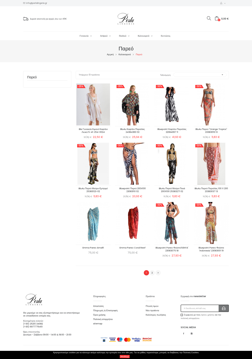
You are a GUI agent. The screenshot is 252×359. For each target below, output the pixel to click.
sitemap (97, 323)
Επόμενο (158, 272)
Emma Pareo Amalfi (93, 247)
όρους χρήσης (207, 314)
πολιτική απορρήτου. (190, 318)
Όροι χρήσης (99, 314)
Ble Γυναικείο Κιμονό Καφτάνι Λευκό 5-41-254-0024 (93, 131)
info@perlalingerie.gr (36, 3)
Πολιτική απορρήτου (103, 319)
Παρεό (32, 78)
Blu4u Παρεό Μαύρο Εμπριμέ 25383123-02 (93, 190)
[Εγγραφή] (224, 308)
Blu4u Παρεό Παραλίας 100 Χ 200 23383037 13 (211, 190)
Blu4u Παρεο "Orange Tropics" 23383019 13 (211, 131)
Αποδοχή (124, 356)
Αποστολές (98, 306)
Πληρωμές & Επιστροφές (105, 310)
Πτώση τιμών (152, 306)
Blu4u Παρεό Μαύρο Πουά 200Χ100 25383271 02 (172, 190)
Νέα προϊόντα (152, 310)
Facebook (184, 333)
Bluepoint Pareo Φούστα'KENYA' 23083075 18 (172, 249)
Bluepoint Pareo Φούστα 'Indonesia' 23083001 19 (211, 249)
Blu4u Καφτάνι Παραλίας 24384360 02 (132, 131)
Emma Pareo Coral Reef (133, 247)
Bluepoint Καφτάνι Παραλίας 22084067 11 (172, 131)
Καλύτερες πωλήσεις (156, 314)
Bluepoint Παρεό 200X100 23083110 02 (132, 190)
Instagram (192, 333)
